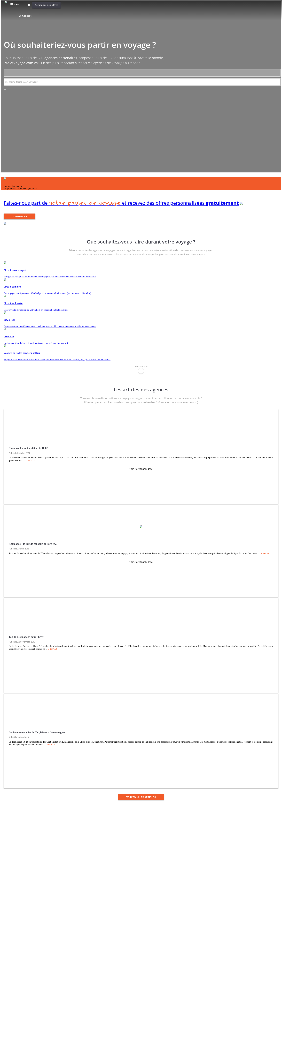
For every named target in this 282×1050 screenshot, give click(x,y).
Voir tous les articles (141, 797)
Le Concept (25, 15)
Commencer (19, 216)
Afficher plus (141, 366)
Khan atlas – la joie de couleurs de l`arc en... (33, 543)
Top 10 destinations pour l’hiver (26, 637)
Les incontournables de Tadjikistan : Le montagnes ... (38, 732)
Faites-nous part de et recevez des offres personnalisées (121, 203)
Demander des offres (46, 5)
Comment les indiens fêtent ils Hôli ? (28, 448)
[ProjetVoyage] (6, 3)
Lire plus (30, 460)
